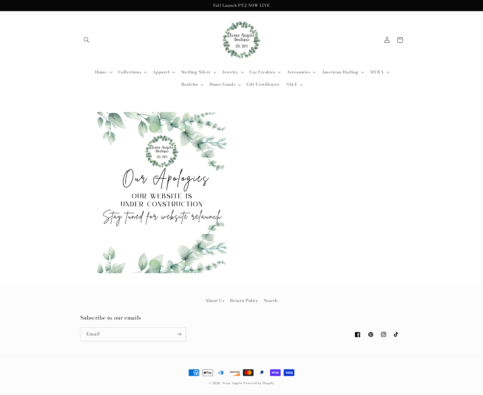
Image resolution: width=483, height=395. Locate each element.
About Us (214, 300)
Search (271, 300)
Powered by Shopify (258, 383)
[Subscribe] (178, 334)
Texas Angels (232, 383)
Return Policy (244, 300)
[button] (86, 40)
